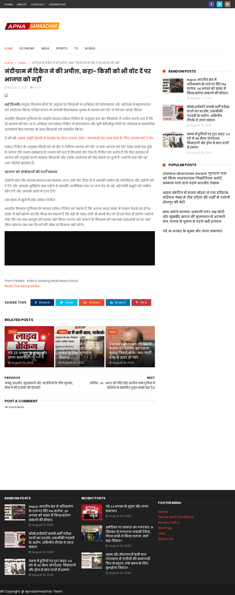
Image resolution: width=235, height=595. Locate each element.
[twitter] (219, 4)
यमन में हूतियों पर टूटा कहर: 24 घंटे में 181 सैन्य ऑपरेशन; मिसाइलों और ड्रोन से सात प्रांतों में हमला (208, 141)
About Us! (165, 539)
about (22, 4)
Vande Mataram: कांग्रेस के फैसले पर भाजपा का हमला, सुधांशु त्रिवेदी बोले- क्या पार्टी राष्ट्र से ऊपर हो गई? (130, 351)
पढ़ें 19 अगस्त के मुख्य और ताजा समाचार (192, 231)
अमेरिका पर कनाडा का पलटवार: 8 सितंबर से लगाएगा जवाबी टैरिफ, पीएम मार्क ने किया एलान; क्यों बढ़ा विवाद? (129, 534)
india (45, 48)
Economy (27, 48)
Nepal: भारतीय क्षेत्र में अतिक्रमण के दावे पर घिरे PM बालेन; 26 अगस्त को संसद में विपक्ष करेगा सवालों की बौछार (207, 86)
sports (61, 48)
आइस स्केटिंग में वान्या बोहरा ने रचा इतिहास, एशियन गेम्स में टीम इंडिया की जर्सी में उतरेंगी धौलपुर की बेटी (196, 197)
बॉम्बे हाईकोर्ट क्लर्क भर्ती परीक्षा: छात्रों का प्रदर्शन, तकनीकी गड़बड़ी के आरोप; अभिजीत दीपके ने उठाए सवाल (208, 114)
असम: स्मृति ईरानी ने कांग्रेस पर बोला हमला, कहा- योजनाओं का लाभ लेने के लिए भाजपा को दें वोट (86, 138)
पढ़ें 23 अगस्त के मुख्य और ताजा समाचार (27, 355)
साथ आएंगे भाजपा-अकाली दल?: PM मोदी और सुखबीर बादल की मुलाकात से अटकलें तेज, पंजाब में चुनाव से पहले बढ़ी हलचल (194, 217)
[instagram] (227, 4)
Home (9, 48)
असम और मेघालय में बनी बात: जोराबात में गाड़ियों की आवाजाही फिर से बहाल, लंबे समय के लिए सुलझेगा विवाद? (79, 348)
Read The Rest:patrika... (23, 286)
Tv (76, 48)
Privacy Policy (169, 522)
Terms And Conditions (176, 517)
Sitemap (165, 528)
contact (38, 4)
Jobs (161, 533)
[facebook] (211, 4)
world (90, 48)
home (9, 4)
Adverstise (57, 4)
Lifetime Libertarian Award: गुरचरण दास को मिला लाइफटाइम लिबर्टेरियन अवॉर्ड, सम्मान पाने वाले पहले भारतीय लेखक (195, 178)
